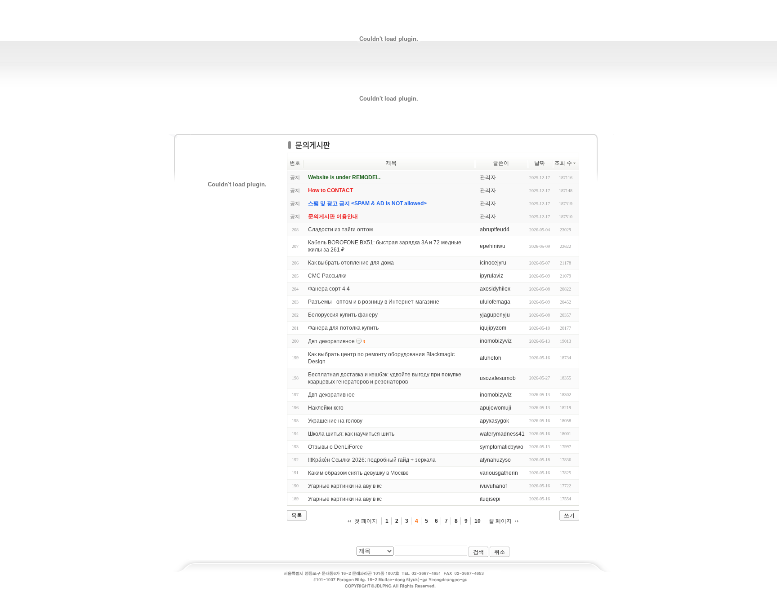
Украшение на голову (335, 421)
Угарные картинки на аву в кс (345, 486)
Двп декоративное (331, 341)
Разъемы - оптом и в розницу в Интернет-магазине (373, 302)
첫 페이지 (365, 521)
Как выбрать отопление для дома (351, 263)
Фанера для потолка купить (343, 328)
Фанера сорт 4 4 (329, 289)
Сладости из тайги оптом (340, 229)
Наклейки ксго (326, 408)
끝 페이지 (500, 521)
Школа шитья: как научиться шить (351, 434)
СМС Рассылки (327, 276)
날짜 (539, 163)
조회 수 (563, 163)
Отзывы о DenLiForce (335, 447)
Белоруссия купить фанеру (343, 315)
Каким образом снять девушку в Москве (358, 473)
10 (477, 521)
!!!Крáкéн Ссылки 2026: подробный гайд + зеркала (372, 460)
